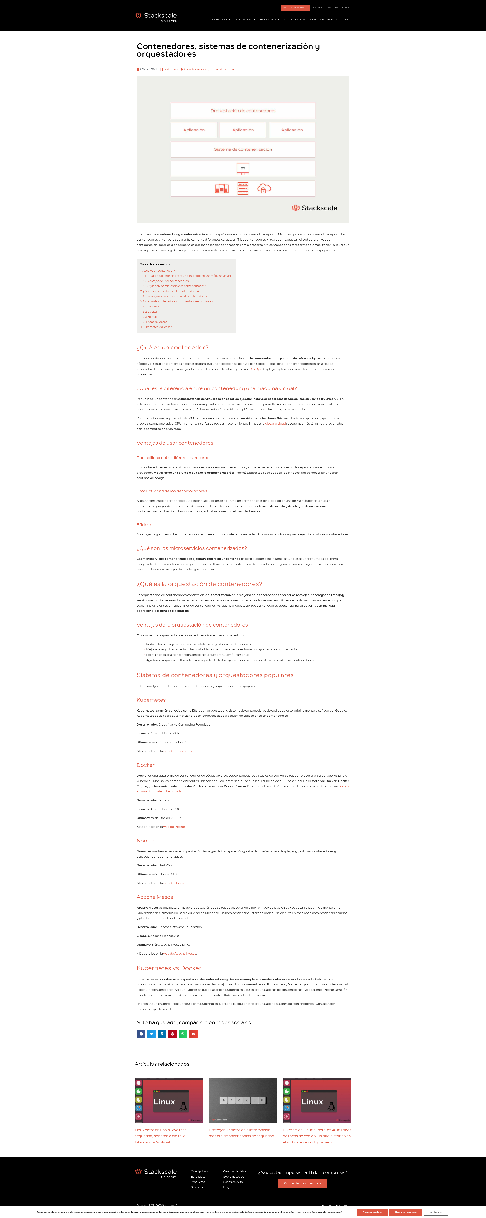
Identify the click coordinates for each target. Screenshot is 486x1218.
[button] (229, 19)
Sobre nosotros (233, 1176)
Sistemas (171, 69)
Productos (198, 1182)
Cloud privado (200, 1171)
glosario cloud (275, 423)
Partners (318, 8)
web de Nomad (174, 883)
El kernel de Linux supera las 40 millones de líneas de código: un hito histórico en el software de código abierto (317, 1136)
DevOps (255, 369)
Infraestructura (222, 69)
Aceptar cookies (372, 1212)
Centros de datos (235, 1171)
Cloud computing (197, 69)
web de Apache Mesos (179, 953)
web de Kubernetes (177, 751)
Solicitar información (295, 8)
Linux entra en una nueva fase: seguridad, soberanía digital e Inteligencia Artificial (161, 1136)
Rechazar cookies (406, 1212)
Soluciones (198, 1187)
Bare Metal (198, 1176)
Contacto (332, 8)
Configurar (435, 1212)
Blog (226, 1187)
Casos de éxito (233, 1182)
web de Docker (174, 827)
